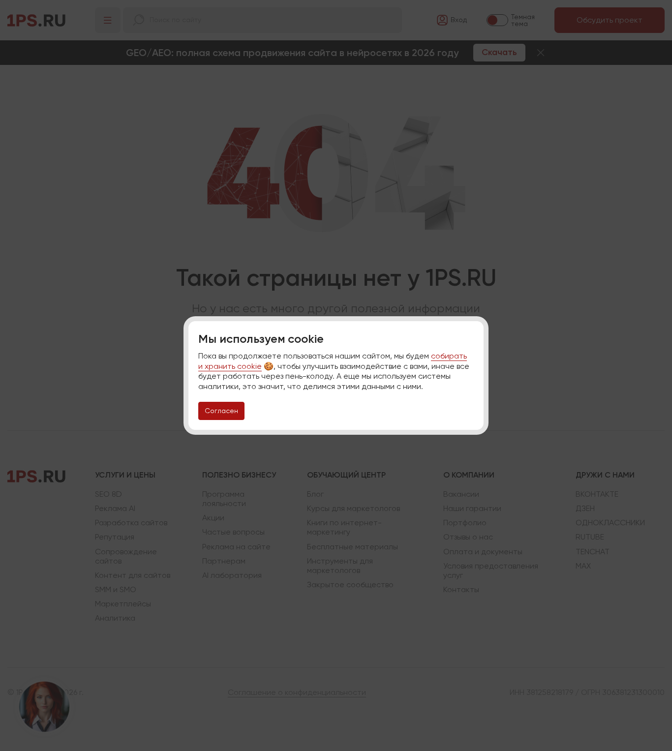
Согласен (221, 411)
